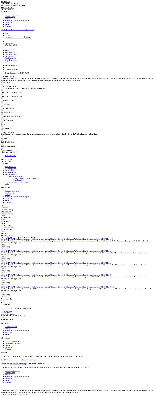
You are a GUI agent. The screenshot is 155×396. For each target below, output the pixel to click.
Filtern (3, 206)
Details (3, 245)
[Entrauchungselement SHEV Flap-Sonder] (44, 287)
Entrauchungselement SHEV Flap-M (99, 263)
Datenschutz (9, 22)
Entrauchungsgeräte (15, 176)
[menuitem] (79, 15)
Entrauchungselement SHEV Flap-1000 (100, 239)
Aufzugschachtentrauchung (18, 182)
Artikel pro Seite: (6, 229)
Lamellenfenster (18, 180)
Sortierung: (4, 208)
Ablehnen (4, 394)
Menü (7, 33)
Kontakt (7, 19)
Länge (3, 223)
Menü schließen (10, 156)
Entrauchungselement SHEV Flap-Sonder (101, 287)
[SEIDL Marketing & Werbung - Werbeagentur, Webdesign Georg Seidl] (3, 388)
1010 (9, 218)
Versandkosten (42, 367)
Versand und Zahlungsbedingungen (17, 20)
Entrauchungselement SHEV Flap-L (99, 251)
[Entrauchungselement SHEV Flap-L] (44, 251)
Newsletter (8, 345)
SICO (7, 184)
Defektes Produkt (11, 327)
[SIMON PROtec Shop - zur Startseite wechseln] (17, 30)
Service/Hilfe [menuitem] (15, 18)
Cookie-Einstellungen (12, 15)
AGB (7, 24)
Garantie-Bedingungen (12, 343)
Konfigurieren (23, 394)
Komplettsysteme (11, 174)
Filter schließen (6, 212)
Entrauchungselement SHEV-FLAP (25, 178)
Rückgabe (8, 332)
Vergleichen (5, 247)
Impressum (8, 26)
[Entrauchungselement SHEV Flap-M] (44, 263)
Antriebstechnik (10, 167)
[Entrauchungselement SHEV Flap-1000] (44, 239)
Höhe (3, 219)
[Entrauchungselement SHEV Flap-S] (44, 275)
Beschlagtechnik (10, 172)
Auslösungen (9, 170)
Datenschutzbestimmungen (18, 364)
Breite (3, 216)
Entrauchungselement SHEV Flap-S (99, 275)
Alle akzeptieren (13, 394)
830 (8, 221)
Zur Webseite (5, 2)
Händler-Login (10, 17)
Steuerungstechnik (11, 169)
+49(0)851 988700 (7, 312)
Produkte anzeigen (7, 214)
